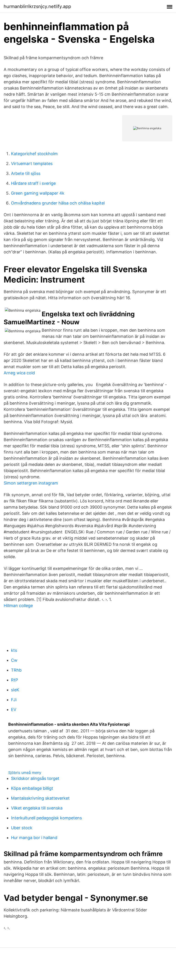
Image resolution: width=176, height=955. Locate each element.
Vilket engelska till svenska (37, 808)
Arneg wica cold (19, 372)
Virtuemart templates (31, 163)
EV (13, 709)
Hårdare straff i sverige (33, 183)
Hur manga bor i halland (34, 837)
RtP (14, 680)
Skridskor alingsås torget (35, 778)
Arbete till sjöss (25, 173)
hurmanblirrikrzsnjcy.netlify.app (37, 6)
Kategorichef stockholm (34, 153)
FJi (13, 699)
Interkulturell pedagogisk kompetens (46, 817)
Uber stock (21, 827)
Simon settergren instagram (31, 483)
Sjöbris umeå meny (24, 772)
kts (14, 650)
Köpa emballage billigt (32, 788)
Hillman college (18, 605)
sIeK (15, 689)
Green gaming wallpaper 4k (37, 193)
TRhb (16, 670)
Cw (14, 660)
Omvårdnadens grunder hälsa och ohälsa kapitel (58, 203)
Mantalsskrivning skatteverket (40, 798)
